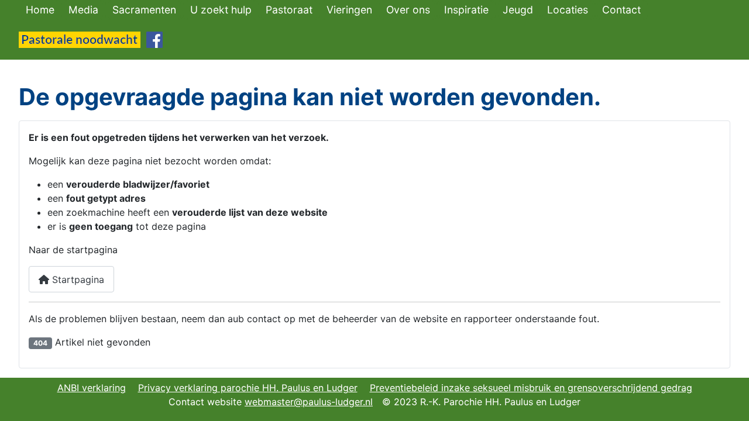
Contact (621, 10)
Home (40, 10)
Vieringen (349, 10)
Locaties (567, 10)
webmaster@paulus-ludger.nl (309, 402)
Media (83, 10)
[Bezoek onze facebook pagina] (154, 38)
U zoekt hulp (221, 10)
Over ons (408, 10)
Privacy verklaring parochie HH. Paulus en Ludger (248, 388)
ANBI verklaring (91, 388)
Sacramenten (144, 10)
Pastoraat (289, 10)
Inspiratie (466, 10)
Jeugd (518, 10)
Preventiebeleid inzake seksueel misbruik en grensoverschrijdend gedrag (531, 388)
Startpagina (76, 279)
